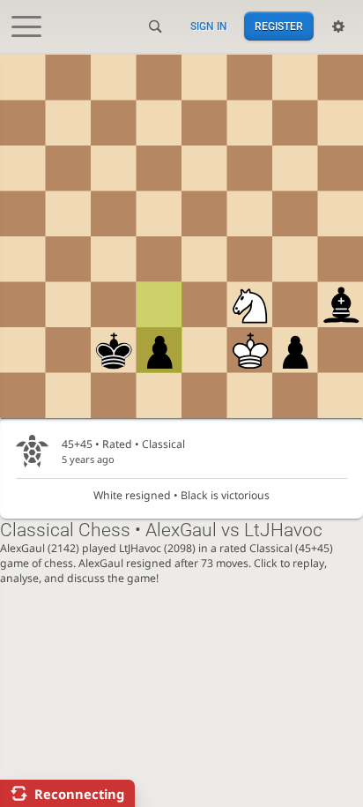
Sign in (208, 26)
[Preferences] (338, 26)
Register (279, 26)
